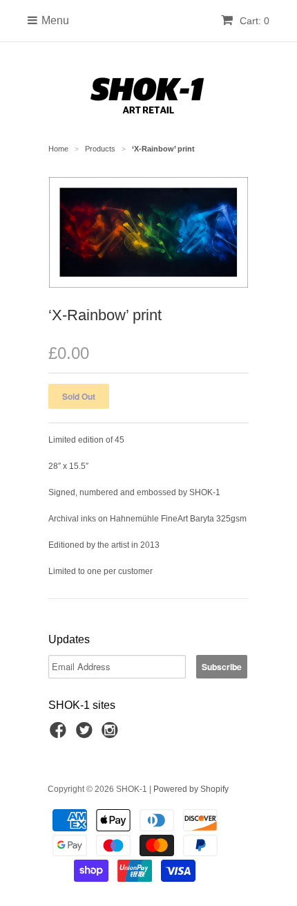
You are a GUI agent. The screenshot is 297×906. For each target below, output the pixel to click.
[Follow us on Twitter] (86, 734)
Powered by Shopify (191, 789)
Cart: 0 (253, 20)
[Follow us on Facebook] (60, 734)
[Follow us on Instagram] (112, 734)
